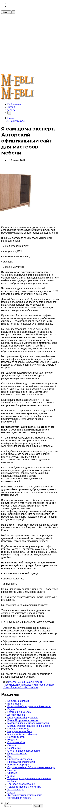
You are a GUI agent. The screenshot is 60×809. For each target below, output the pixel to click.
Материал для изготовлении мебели (28, 723)
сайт (29, 682)
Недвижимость (15, 737)
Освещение (14, 748)
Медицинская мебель (19, 731)
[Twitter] (8, 6)
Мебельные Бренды (18, 728)
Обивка (11, 745)
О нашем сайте (16, 742)
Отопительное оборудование (23, 750)
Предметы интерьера (19, 759)
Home (10, 118)
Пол (9, 756)
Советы (11, 770)
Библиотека (14, 104)
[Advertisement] (30, 44)
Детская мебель (16, 714)
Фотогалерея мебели (19, 798)
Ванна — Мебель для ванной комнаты (29, 706)
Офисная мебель (17, 753)
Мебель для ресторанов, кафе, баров (28, 726)
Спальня (12, 773)
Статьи (11, 775)
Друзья (11, 107)
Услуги (11, 792)
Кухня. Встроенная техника (22, 720)
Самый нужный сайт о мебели (20, 687)
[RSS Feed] (8, 3)
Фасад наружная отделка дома (24, 795)
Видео (11, 709)
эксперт (37, 682)
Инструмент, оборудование (22, 717)
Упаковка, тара (15, 789)
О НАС (11, 109)
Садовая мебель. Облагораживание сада (31, 767)
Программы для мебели (21, 762)
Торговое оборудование (21, 784)
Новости (12, 739)
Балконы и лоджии (18, 701)
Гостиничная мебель (19, 712)
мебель (22, 682)
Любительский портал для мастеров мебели (28, 684)
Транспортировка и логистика (24, 786)
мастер (12, 682)
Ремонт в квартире (18, 764)
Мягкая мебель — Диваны (22, 734)
